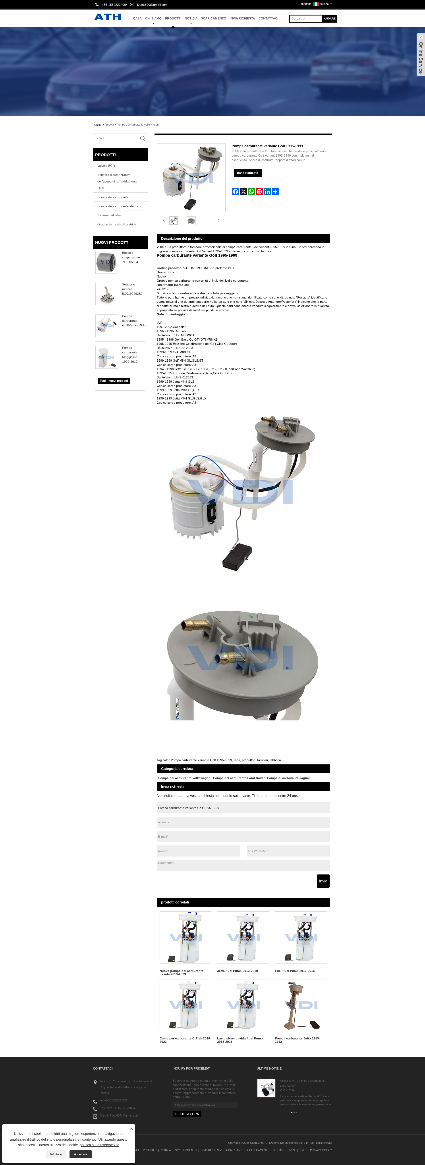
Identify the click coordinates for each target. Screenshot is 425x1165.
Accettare (80, 1154)
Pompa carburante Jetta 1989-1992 (297, 1040)
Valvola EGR (106, 165)
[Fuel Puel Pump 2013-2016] (301, 937)
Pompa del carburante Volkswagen (138, 124)
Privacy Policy (321, 1150)
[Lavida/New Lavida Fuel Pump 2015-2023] (243, 1005)
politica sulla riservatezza (99, 1145)
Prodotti (173, 18)
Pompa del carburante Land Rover (239, 778)
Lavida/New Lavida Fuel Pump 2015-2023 (240, 1040)
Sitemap (278, 1150)
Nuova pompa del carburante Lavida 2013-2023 (181, 972)
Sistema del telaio (109, 215)
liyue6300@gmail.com (152, 4)
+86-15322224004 (115, 1100)
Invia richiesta (242, 18)
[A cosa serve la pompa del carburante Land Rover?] (266, 1087)
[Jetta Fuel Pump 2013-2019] (243, 937)
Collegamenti (257, 1150)
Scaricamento (213, 18)
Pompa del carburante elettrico (119, 206)
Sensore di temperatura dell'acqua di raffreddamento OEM (117, 181)
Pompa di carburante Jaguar (288, 778)
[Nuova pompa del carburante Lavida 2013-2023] (185, 937)
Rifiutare (56, 1154)
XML (302, 1150)
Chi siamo (153, 18)
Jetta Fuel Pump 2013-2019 (237, 971)
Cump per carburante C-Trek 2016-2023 (185, 1040)
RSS (292, 1150)
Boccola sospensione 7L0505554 (131, 257)
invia (323, 881)
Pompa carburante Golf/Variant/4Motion (136, 320)
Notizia (191, 18)
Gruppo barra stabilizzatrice (116, 224)
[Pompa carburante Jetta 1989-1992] (301, 1005)
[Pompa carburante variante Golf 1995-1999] (174, 220)
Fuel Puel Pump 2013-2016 (295, 971)
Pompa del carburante (113, 197)
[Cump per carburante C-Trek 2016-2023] (185, 1005)
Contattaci (268, 18)
